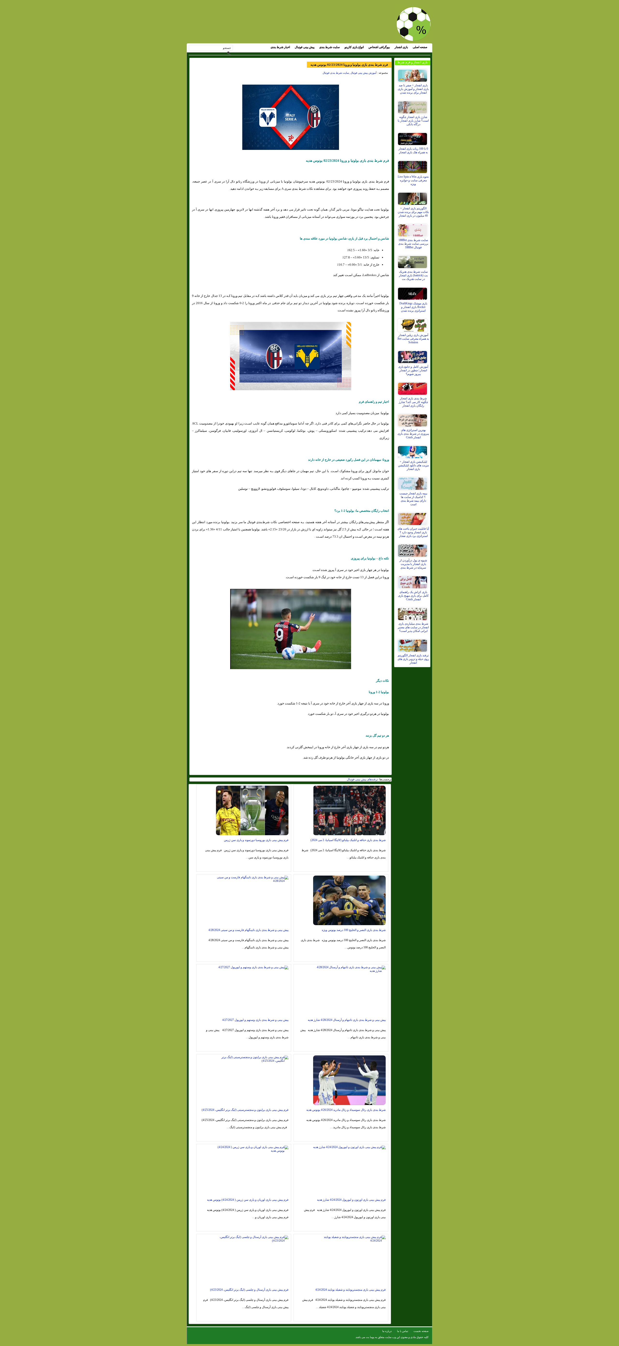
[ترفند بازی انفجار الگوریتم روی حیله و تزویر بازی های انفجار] (413, 644)
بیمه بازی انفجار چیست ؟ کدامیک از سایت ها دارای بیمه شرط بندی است (413, 499)
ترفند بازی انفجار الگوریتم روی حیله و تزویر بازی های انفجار (413, 659)
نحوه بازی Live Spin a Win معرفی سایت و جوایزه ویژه (413, 180)
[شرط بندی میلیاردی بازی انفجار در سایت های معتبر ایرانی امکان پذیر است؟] (413, 613)
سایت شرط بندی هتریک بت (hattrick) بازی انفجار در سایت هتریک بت (413, 275)
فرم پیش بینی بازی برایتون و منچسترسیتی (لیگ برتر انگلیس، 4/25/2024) (245, 1110)
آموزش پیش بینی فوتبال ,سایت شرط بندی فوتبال (349, 72)
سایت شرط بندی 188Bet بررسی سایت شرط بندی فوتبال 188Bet (413, 243)
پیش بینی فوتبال (304, 47)
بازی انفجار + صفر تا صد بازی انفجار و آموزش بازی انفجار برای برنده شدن (413, 89)
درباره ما (387, 1331)
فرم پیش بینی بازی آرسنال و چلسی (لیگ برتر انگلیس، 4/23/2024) (249, 1289)
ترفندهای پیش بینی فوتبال (362, 779)
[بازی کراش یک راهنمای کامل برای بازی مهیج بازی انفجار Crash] (413, 581)
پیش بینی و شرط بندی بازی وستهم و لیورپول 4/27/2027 (255, 1020)
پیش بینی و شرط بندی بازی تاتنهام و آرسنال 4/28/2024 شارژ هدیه (347, 1020)
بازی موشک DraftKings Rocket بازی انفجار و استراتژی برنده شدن (413, 307)
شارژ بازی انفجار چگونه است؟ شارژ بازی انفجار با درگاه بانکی (413, 120)
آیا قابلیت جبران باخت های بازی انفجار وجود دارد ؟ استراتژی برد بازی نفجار (413, 532)
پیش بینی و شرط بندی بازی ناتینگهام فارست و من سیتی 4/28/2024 (248, 930)
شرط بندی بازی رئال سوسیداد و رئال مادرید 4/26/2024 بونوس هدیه (346, 1110)
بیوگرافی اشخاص (379, 47)
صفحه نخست (420, 1331)
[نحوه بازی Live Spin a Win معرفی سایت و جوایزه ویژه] (413, 166)
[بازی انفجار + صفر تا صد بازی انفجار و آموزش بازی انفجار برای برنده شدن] (413, 74)
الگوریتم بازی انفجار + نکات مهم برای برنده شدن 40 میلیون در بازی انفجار (413, 212)
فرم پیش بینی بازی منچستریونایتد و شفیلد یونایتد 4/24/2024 (350, 1289)
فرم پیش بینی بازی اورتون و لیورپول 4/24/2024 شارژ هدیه (351, 1199)
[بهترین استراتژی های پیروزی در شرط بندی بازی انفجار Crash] (413, 419)
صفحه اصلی (420, 47)
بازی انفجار (401, 47)
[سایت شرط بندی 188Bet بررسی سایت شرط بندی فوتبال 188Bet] (413, 229)
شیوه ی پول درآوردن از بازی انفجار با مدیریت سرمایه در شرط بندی (413, 564)
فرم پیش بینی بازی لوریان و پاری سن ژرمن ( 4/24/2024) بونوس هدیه (247, 1199)
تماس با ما (402, 1331)
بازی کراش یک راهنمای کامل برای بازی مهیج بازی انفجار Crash (413, 595)
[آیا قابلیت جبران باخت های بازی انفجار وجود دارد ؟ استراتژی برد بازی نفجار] (413, 518)
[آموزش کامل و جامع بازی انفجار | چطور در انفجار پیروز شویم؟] (413, 356)
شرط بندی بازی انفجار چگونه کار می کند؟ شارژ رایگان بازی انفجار (413, 402)
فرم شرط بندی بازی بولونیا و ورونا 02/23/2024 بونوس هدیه (349, 64)
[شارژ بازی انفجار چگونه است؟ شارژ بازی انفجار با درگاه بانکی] (413, 106)
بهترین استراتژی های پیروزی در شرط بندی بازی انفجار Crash (413, 433)
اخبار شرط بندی (280, 47)
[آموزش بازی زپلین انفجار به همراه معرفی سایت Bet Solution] (413, 324)
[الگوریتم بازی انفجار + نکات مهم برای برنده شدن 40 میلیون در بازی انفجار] (413, 197)
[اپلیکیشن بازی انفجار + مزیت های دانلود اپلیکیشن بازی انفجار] (413, 451)
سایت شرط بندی (329, 47)
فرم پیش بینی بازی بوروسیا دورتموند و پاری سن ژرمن (256, 840)
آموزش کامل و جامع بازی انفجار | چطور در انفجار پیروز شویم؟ (413, 370)
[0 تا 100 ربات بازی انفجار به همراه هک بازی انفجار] (413, 138)
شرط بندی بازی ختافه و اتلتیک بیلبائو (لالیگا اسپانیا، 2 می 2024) (348, 840)
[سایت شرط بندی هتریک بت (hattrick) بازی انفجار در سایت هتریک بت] (413, 261)
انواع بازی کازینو (354, 47)
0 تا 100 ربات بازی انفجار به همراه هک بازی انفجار (413, 150)
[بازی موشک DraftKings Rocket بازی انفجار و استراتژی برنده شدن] (413, 292)
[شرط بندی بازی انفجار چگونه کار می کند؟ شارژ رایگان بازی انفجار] (413, 387)
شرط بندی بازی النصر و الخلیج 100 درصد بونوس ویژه (354, 930)
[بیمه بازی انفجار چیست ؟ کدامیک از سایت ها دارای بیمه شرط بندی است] (413, 482)
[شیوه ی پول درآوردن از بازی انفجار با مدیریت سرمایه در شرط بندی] (413, 549)
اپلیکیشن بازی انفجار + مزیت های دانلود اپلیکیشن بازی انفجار (413, 465)
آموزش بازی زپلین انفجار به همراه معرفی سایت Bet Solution (413, 338)
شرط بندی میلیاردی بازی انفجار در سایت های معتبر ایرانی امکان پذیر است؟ (413, 627)
